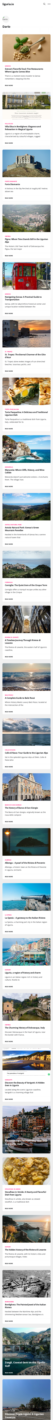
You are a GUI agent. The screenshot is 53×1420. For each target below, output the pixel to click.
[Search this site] (44, 4)
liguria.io (8, 4)
